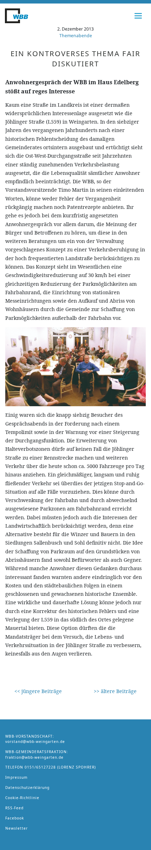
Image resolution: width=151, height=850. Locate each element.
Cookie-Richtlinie (22, 797)
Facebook (14, 818)
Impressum (16, 777)
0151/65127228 (40, 767)
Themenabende (75, 36)
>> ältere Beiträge (115, 691)
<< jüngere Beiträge (38, 691)
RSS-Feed (14, 807)
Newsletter (16, 828)
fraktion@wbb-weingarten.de (34, 757)
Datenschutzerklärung (27, 787)
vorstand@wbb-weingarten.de (35, 741)
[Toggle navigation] (138, 15)
